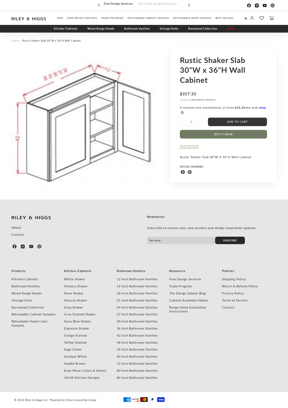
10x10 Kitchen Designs (82, 377)
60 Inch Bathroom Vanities (137, 356)
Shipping (185, 99)
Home (15, 40)
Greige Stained (75, 335)
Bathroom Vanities (137, 28)
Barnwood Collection (202, 28)
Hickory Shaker (76, 286)
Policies (228, 271)
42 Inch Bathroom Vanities (137, 335)
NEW (60, 17)
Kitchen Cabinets (66, 28)
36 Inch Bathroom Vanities (137, 328)
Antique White (75, 356)
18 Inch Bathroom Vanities (137, 293)
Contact (18, 234)
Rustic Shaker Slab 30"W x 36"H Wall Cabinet (51, 40)
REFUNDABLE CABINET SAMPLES (148, 17)
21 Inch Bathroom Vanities (137, 300)
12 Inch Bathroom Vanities (137, 279)
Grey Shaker (73, 307)
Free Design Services (185, 279)
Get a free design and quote (157, 3)
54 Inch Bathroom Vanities (137, 349)
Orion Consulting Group (81, 400)
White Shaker (74, 279)
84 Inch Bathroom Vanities (137, 377)
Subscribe (230, 240)
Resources (177, 271)
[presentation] (99, 4)
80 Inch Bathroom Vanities (137, 370)
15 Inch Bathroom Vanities (137, 286)
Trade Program (180, 286)
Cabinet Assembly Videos (188, 300)
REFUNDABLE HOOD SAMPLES (192, 17)
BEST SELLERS (225, 17)
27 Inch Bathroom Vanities (137, 314)
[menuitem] (60, 18)
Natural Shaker (75, 300)
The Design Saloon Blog (187, 293)
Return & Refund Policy (240, 286)
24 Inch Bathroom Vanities (137, 307)
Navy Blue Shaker (77, 321)
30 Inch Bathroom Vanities (137, 321)
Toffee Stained (75, 342)
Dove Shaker (74, 293)
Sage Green (73, 349)
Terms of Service (234, 300)
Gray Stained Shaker (80, 314)
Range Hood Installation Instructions (187, 309)
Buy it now (223, 134)
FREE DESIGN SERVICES (82, 17)
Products (19, 271)
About (16, 227)
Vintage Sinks (169, 28)
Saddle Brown (75, 363)
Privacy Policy (233, 293)
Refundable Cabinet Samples (34, 314)
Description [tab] (189, 146)
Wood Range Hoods (100, 28)
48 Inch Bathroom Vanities (137, 342)
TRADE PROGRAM (112, 17)
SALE (230, 28)
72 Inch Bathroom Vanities (137, 363)
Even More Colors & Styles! (85, 370)
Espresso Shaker (76, 328)
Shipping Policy (234, 279)
